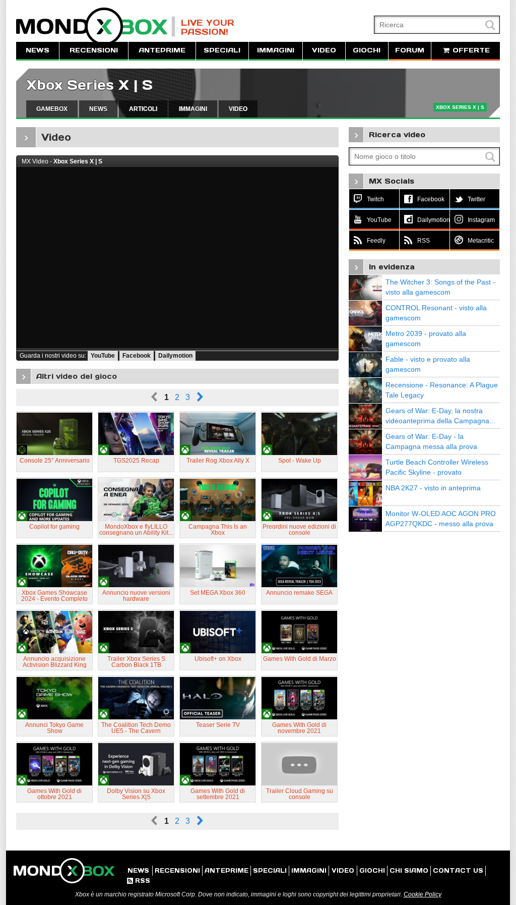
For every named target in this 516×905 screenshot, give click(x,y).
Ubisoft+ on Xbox (218, 658)
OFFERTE (470, 50)
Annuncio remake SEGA (299, 592)
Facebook (136, 355)
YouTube (103, 355)
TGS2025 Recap (136, 460)
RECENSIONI (94, 50)
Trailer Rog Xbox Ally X (217, 460)
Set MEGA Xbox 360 (217, 592)
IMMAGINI (275, 50)
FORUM (409, 50)
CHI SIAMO (409, 870)
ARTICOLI (143, 108)
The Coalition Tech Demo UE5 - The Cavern (136, 727)
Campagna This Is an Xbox (217, 529)
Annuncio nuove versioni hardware (136, 595)
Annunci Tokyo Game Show (54, 727)
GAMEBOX (52, 108)
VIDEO (324, 50)
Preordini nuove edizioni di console (299, 529)
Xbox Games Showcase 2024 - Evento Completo (54, 595)
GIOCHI (366, 50)
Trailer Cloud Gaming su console (299, 794)
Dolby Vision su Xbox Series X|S (136, 794)
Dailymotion (175, 355)
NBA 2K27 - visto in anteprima (433, 488)
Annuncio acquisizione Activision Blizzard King (55, 661)
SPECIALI (222, 50)
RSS (138, 880)
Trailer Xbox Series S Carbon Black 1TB (136, 661)
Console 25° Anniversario (55, 460)
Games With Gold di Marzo (299, 658)
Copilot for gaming (54, 526)
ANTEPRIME (162, 50)
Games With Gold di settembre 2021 (217, 794)
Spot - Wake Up (299, 460)
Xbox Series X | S (89, 85)
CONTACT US (458, 870)
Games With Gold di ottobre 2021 (54, 794)
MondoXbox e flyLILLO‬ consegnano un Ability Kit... (136, 529)
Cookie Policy (422, 894)
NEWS (37, 50)
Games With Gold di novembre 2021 (299, 727)
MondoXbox (95, 26)
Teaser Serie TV (218, 724)
